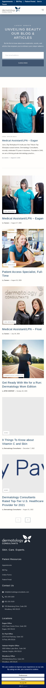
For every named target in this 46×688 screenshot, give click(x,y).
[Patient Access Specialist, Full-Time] (23, 248)
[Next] (27, 520)
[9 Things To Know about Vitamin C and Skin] (23, 416)
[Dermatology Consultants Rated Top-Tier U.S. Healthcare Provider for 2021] (23, 473)
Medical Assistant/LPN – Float (22, 329)
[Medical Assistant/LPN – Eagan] (23, 110)
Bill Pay (19, 1)
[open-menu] (42, 10)
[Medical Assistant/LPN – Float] (23, 305)
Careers (6, 158)
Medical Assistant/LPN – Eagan (20, 140)
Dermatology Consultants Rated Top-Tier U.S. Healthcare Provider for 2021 (23, 501)
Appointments (7, 1)
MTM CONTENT (9, 391)
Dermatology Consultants (12, 448)
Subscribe (23, 63)
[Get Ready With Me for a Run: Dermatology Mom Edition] (23, 359)
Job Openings (9, 136)
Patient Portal (30, 1)
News (6, 432)
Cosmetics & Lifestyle (13, 375)
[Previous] (18, 520)
